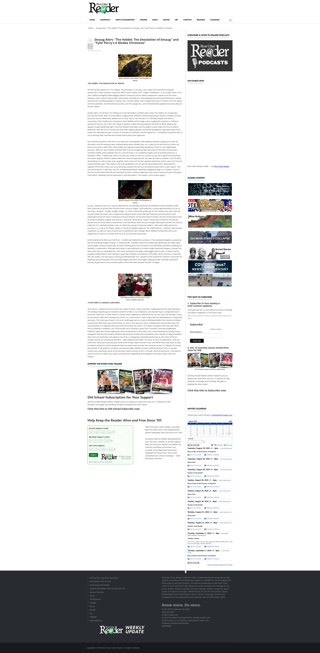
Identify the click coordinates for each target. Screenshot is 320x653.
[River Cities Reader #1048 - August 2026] (210, 123)
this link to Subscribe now (210, 390)
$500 (103, 449)
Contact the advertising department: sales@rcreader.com (186, 617)
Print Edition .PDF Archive (100, 581)
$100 (102, 432)
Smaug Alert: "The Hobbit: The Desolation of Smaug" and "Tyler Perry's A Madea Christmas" (136, 41)
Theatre (143, 20)
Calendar (215, 20)
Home (92, 20)
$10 (101, 441)
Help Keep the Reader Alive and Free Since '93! (125, 420)
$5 (95, 441)
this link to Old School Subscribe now (116, 408)
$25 (91, 432)
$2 (91, 441)
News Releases (96, 620)
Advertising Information (100, 585)
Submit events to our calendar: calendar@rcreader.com (185, 620)
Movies (166, 20)
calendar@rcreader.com (222, 415)
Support (93, 455)
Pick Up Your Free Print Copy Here (104, 578)
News (92, 595)
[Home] (104, 8)
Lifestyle (187, 20)
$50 (97, 432)
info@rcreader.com (170, 615)
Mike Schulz (96, 50)
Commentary (95, 599)
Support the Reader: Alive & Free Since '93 (107, 588)
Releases (201, 20)
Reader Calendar (97, 592)
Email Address (197, 332)
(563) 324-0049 (168, 612)
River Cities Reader (221, 166)
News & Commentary (125, 20)
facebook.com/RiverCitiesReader (175, 623)
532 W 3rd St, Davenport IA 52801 (176, 609)
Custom (110, 432)
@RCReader (167, 626)
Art (176, 20)
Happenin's (105, 20)
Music (155, 20)
